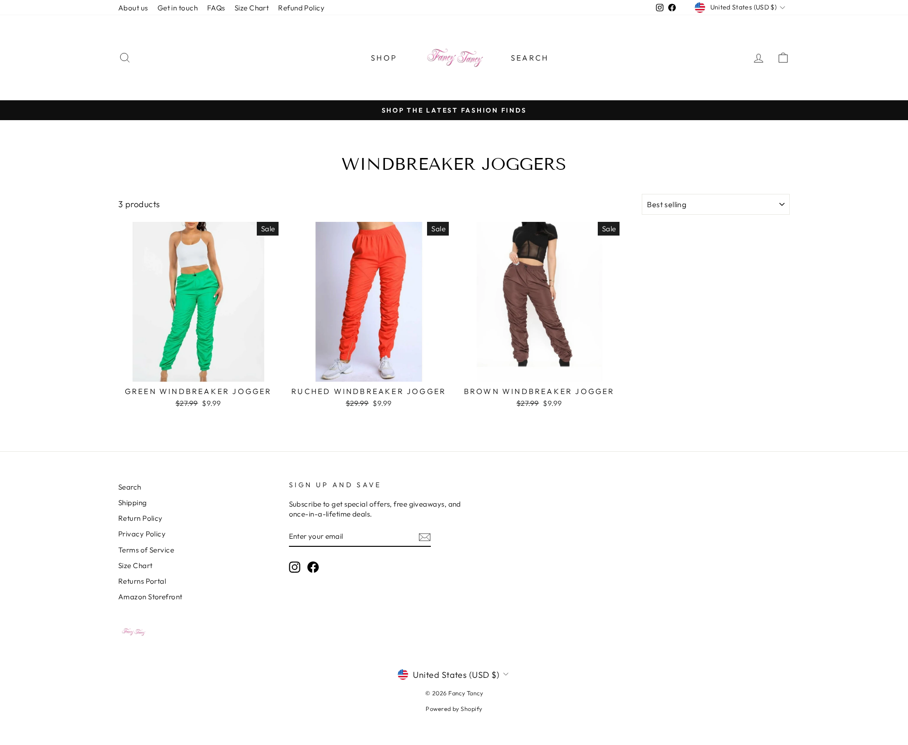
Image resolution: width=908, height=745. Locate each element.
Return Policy (140, 518)
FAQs (216, 7)
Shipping (132, 502)
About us (133, 7)
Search (530, 57)
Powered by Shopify (454, 708)
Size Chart (252, 7)
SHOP (384, 57)
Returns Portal (142, 581)
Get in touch (177, 7)
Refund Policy (301, 7)
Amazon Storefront (150, 596)
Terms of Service (146, 549)
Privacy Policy (142, 533)
